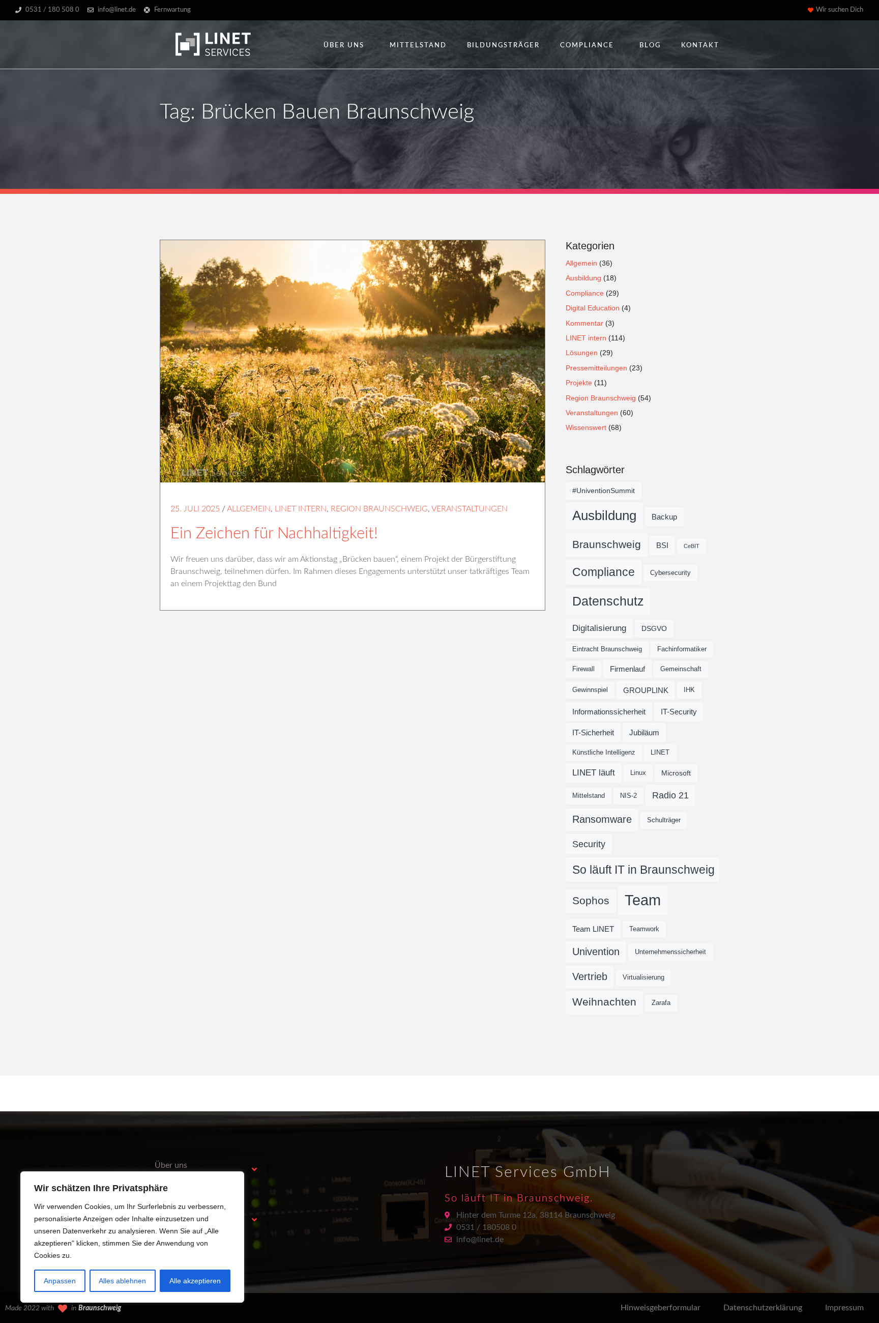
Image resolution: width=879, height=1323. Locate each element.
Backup (664, 516)
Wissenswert (586, 427)
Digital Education (593, 308)
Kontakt (700, 45)
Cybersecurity (670, 573)
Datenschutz (608, 601)
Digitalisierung (599, 628)
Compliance (587, 45)
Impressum (844, 1308)
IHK (689, 690)
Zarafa (661, 1002)
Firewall (583, 669)
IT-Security (679, 711)
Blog (650, 45)
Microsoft (676, 773)
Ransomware (602, 819)
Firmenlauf (627, 669)
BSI (662, 545)
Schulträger (664, 820)
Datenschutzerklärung (762, 1308)
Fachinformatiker (682, 649)
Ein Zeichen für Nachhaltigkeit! (274, 533)
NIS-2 (628, 795)
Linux (638, 772)
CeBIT (691, 546)
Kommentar (584, 323)
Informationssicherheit (609, 711)
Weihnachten (604, 1002)
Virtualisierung (643, 977)
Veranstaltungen (469, 509)
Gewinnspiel (590, 690)
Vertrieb (589, 976)
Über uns (344, 45)
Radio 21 (670, 795)
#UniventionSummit (603, 490)
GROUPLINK (645, 690)
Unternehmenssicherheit (670, 952)
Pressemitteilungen (596, 368)
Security (588, 844)
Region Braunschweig (379, 509)
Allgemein (249, 509)
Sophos (590, 901)
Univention (596, 951)
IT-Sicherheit (593, 732)
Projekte (579, 383)
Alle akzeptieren (195, 1281)
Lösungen (582, 353)
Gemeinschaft (680, 669)
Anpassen (60, 1281)
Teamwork (644, 929)
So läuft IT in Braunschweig (643, 869)
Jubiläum (644, 732)
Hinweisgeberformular (660, 1308)
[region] (132, 1237)
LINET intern (301, 509)
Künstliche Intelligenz (603, 752)
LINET (660, 752)
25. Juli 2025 (195, 509)
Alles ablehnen (122, 1281)
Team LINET (593, 929)
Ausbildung (583, 278)
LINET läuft (593, 773)
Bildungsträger (503, 45)
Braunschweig (606, 544)
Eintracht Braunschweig (607, 649)
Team (643, 899)
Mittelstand (418, 45)
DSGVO (654, 628)
